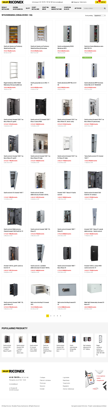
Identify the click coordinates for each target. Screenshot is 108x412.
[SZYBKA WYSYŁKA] (67, 71)
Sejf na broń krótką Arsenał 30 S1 (67, 303)
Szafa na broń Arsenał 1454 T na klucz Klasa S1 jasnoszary (94, 120)
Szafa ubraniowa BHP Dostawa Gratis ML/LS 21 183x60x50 (93, 84)
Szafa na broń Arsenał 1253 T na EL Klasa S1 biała (67, 157)
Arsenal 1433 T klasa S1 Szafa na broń (67, 193)
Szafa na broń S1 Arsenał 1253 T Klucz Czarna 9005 (40, 120)
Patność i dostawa (45, 380)
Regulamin (66, 386)
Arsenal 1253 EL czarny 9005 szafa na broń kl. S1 (93, 267)
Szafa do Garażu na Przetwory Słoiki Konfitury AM (13, 47)
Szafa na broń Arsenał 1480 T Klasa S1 (66, 230)
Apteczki (78, 8)
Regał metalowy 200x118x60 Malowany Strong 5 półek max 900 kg (13, 84)
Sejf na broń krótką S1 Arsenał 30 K (40, 303)
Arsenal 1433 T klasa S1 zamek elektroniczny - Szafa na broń (93, 230)
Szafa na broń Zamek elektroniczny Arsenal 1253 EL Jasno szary (40, 194)
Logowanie (66, 377)
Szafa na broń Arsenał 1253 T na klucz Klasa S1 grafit (13, 120)
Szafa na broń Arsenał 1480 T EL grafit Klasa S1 (13, 303)
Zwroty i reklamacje (68, 389)
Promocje (42, 383)
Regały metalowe (5, 8)
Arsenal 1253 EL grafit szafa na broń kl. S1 (13, 267)
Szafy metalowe (35, 8)
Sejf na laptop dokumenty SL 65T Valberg (87, 347)
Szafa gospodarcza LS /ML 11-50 (40, 84)
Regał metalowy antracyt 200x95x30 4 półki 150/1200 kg (100, 350)
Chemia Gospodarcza (18, 8)
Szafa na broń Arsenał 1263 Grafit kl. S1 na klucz (92, 193)
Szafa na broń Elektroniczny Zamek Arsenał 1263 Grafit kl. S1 (13, 230)
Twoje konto (66, 383)
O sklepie (42, 377)
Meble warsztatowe (56, 8)
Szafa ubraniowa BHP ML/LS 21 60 (67, 84)
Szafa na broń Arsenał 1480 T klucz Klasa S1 (66, 267)
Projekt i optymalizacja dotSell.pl (97, 406)
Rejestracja (66, 380)
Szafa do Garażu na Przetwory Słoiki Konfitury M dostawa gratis (40, 47)
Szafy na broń (45, 8)
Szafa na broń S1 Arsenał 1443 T (13, 192)
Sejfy (28, 8)
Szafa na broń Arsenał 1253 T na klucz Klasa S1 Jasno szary (67, 120)
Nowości (42, 386)
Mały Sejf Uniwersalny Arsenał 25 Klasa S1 (94, 303)
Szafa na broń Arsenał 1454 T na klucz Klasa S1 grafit (13, 157)
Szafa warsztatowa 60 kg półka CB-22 (73, 348)
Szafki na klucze (67, 8)
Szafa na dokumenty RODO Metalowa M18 (66, 47)
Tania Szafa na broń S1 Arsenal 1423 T (93, 157)
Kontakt (42, 389)
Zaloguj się (76, 2)
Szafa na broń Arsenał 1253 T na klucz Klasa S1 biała (40, 157)
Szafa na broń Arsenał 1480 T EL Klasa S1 (40, 230)
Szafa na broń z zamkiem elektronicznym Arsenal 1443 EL (40, 267)
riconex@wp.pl (59, 2)
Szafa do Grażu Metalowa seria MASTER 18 (93, 47)
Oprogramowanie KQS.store (79, 406)
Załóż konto (83, 2)
